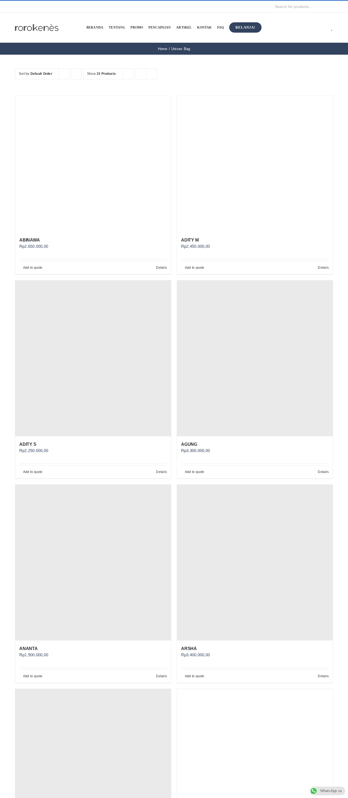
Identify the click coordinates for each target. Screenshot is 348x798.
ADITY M (189, 240)
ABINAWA (29, 240)
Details (161, 268)
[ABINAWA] (93, 164)
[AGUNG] (255, 358)
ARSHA (189, 648)
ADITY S (27, 444)
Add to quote (33, 268)
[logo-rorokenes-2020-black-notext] (36, 20)
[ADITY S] (93, 358)
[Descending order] (76, 73)
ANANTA (28, 648)
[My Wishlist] (332, 27)
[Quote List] (324, 27)
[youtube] (34, 6)
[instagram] (25, 6)
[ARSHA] (255, 563)
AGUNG (189, 444)
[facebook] (16, 6)
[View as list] (151, 74)
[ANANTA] (93, 563)
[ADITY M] (255, 164)
